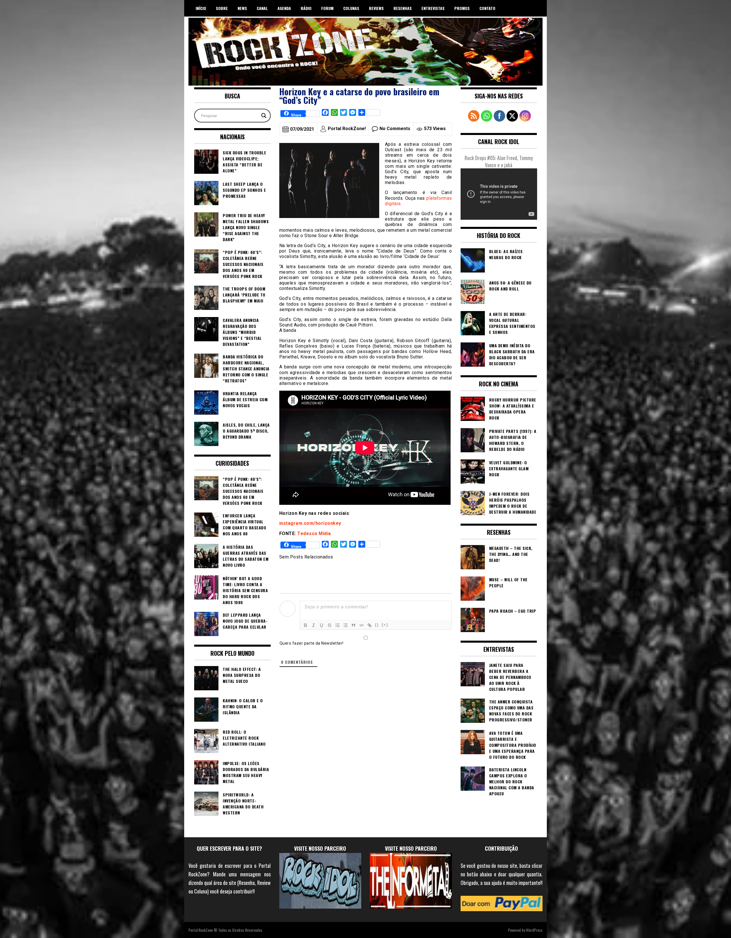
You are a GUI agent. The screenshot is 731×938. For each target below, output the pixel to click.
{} (377, 625)
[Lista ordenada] (338, 625)
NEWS (242, 8)
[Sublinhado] (322, 625)
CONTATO (487, 8)
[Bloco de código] (362, 625)
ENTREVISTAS (433, 8)
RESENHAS (402, 8)
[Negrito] (306, 625)
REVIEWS (376, 8)
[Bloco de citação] (354, 625)
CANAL (262, 8)
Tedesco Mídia (313, 533)
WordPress (534, 930)
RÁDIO (306, 8)
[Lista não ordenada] (346, 625)
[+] (385, 625)
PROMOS (462, 8)
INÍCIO (201, 8)
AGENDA (284, 8)
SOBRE (222, 8)
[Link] (369, 625)
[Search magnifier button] (264, 116)
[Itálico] (314, 625)
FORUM (327, 8)
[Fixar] (330, 625)
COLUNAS (351, 8)
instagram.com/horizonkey (310, 523)
